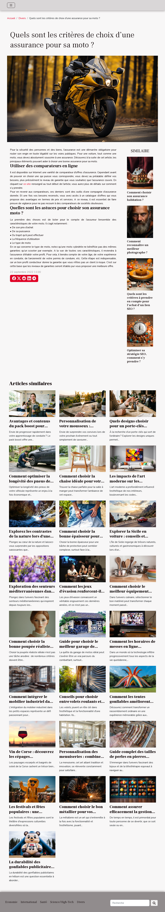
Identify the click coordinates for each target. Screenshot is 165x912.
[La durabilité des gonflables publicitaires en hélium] (32, 844)
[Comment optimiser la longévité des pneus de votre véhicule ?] (32, 458)
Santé (43, 902)
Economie (11, 902)
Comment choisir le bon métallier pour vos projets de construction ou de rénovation (81, 814)
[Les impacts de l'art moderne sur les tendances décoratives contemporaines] (133, 458)
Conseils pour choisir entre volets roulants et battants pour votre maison (80, 704)
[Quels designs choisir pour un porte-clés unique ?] (133, 403)
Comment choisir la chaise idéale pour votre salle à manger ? (81, 481)
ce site (27, 184)
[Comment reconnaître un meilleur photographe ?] (140, 221)
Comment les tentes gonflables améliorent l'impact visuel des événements (130, 704)
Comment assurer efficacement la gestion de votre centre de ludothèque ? (131, 814)
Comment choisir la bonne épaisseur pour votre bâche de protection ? (79, 539)
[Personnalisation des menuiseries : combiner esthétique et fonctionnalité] (82, 734)
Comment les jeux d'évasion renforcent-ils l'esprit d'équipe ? (81, 591)
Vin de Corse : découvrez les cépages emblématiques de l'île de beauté (31, 759)
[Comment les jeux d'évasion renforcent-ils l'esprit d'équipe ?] (82, 569)
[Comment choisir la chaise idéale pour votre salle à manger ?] (82, 458)
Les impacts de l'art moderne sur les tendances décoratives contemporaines (130, 483)
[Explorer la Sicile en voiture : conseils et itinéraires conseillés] (133, 513)
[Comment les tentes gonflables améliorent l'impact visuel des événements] (133, 679)
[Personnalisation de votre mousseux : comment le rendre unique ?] (82, 403)
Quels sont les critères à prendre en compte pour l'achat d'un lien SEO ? (140, 301)
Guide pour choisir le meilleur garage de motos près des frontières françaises (78, 649)
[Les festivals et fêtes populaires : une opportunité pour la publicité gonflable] (32, 789)
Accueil (11, 18)
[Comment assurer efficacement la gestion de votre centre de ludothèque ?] (133, 789)
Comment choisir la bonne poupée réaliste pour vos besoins (29, 646)
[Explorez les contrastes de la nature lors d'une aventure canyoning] (32, 513)
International (29, 902)
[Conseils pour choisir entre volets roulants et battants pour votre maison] (82, 679)
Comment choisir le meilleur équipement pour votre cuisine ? (129, 591)
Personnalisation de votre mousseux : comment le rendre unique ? (77, 428)
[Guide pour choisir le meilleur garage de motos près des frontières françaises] (82, 624)
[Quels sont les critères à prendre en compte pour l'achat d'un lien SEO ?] (140, 274)
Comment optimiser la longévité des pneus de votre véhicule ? (29, 481)
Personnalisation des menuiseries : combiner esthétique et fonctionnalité (81, 759)
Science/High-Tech (62, 902)
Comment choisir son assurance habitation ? (139, 196)
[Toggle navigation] (11, 5)
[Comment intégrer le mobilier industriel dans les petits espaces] (32, 679)
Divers (22, 18)
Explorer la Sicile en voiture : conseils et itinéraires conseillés (129, 536)
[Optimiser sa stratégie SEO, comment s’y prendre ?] (140, 330)
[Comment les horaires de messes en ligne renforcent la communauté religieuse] (133, 624)
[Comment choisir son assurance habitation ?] (140, 172)
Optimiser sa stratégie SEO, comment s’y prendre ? (137, 355)
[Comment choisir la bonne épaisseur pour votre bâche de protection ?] (82, 513)
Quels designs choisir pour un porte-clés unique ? (129, 426)
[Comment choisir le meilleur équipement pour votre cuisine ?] (133, 569)
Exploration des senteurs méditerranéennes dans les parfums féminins (32, 591)
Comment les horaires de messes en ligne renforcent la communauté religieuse (132, 649)
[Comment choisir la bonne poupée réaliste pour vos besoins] (32, 624)
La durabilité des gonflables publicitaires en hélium (31, 867)
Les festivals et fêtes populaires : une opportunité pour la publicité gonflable (27, 814)
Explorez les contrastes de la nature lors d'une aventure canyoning (30, 536)
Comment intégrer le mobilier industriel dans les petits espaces (31, 701)
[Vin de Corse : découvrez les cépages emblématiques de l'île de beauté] (32, 734)
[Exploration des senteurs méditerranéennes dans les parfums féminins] (32, 569)
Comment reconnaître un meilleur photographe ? (137, 246)
